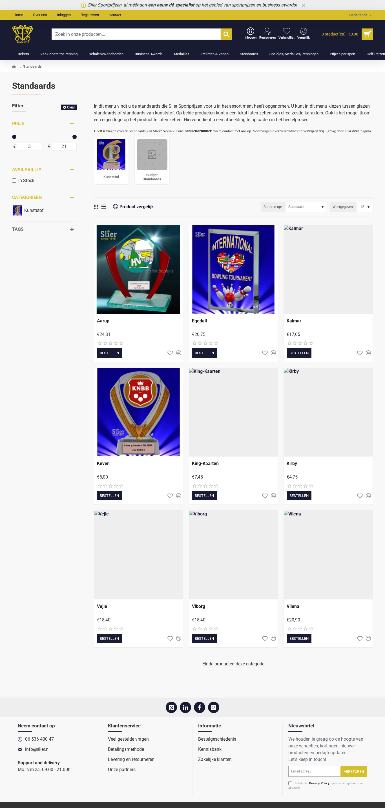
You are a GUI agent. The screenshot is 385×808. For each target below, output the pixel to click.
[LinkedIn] (185, 707)
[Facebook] (199, 707)
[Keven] (138, 412)
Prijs (18, 123)
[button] (109, 353)
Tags (18, 229)
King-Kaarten (205, 463)
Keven (103, 463)
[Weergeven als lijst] (103, 207)
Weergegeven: (343, 207)
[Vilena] (328, 555)
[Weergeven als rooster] (96, 207)
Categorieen (27, 197)
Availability (26, 169)
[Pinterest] (171, 707)
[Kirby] (328, 412)
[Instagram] (213, 707)
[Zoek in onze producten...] (226, 34)
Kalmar (294, 321)
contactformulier (198, 131)
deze (355, 131)
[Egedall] (233, 269)
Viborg (198, 606)
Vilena (293, 606)
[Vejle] (138, 555)
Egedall (199, 321)
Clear (71, 107)
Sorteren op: (273, 207)
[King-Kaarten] (233, 412)
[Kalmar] (328, 269)
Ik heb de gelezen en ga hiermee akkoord (325, 786)
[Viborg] (233, 555)
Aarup (103, 321)
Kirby (292, 463)
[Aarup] (138, 269)
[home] (14, 66)
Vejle (102, 606)
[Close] (303, 5)
